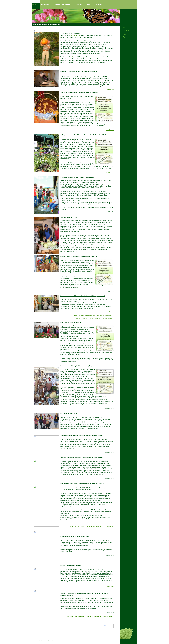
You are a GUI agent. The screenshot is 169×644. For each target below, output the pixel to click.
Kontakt (125, 27)
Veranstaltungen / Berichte (62, 4)
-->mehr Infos (110, 311)
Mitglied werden (127, 37)
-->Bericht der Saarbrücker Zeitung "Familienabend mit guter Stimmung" (91, 526)
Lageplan (125, 33)
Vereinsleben (45, 4)
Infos (88, 4)
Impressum (98, 4)
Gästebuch (126, 30)
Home (34, 4)
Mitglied (74, 57)
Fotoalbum (78, 4)
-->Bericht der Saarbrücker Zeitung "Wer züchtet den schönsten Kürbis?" (93, 315)
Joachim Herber (76, 35)
